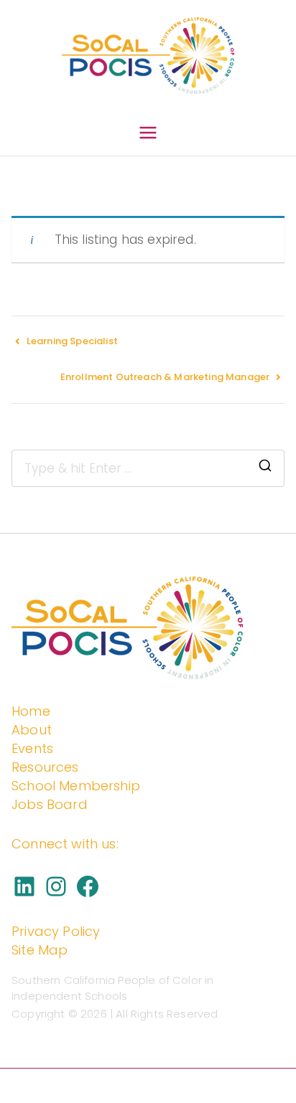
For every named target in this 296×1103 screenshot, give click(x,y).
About (31, 730)
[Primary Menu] (148, 135)
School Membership (75, 786)
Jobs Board (49, 804)
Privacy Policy (55, 931)
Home (30, 711)
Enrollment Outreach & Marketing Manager (165, 377)
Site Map (39, 950)
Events (32, 748)
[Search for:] (148, 468)
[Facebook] (88, 886)
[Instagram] (56, 886)
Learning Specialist (72, 341)
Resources (45, 767)
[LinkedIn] (24, 886)
